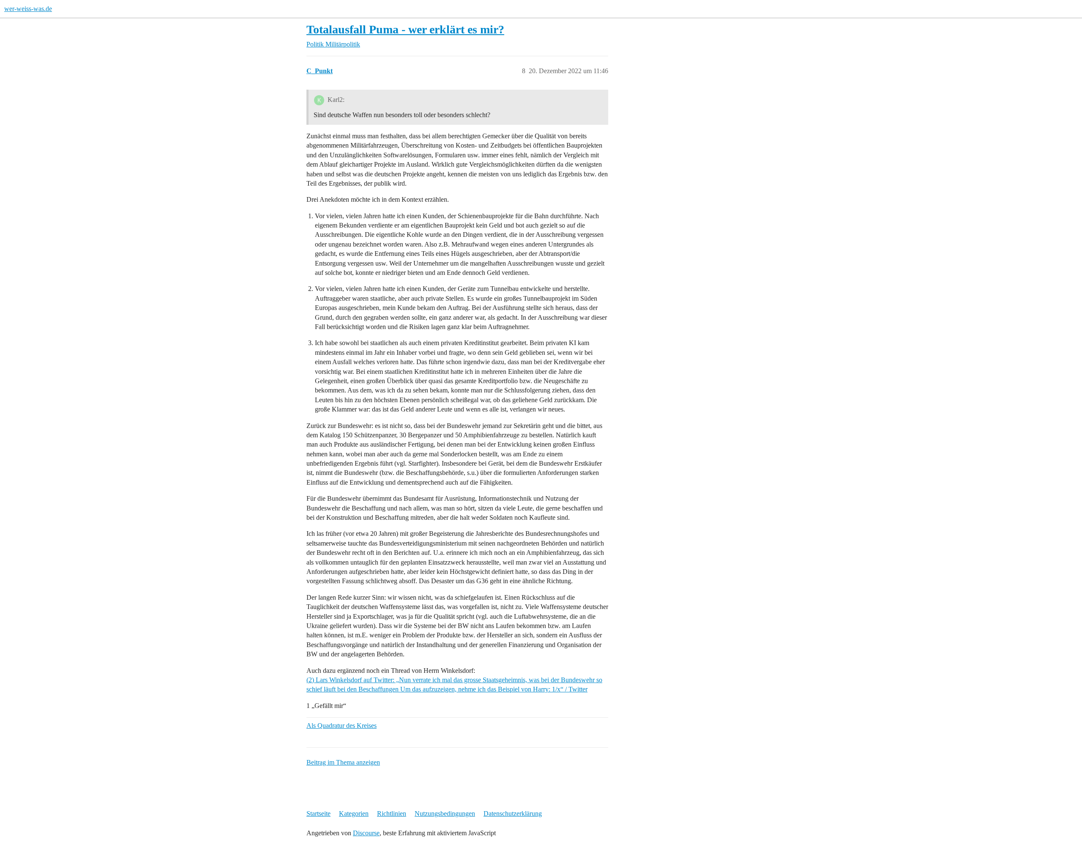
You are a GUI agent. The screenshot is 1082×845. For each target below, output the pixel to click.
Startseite (318, 813)
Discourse (366, 833)
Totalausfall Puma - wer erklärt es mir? (405, 29)
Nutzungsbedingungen (445, 813)
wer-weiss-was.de (28, 8)
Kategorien (354, 813)
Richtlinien (391, 813)
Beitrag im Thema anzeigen (343, 762)
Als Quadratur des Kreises (341, 725)
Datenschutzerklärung (513, 813)
